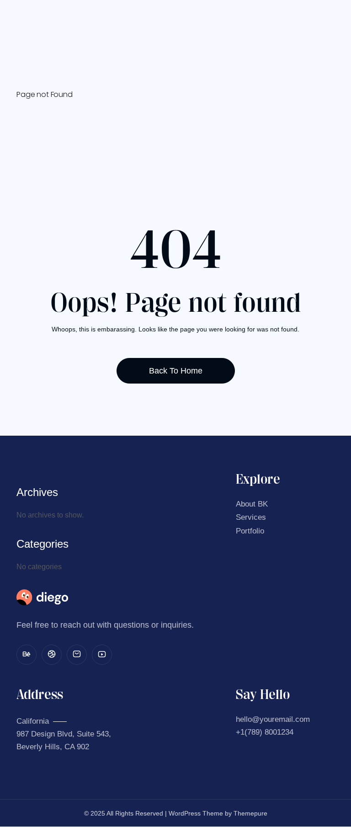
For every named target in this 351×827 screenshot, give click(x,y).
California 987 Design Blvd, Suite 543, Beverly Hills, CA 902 (63, 734)
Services (251, 517)
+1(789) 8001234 (264, 732)
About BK (252, 504)
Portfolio (250, 531)
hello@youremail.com (273, 719)
